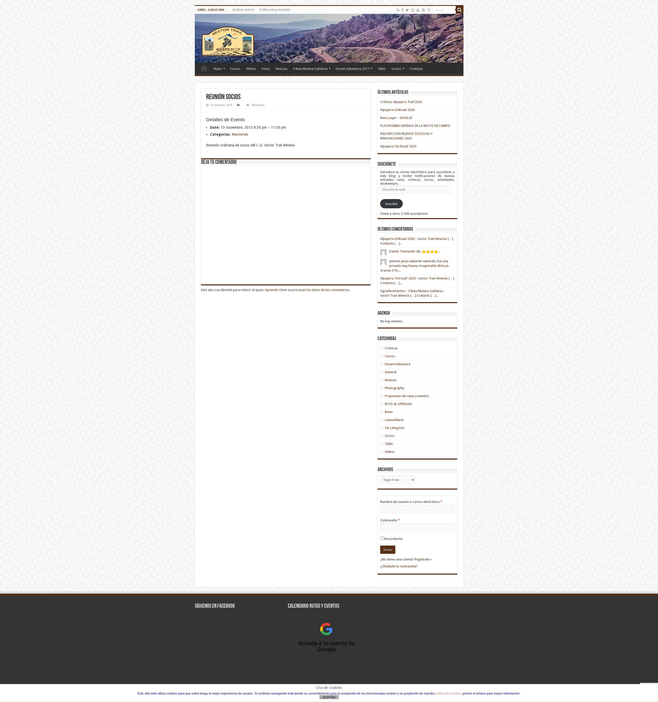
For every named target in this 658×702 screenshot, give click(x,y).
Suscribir (391, 204)
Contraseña (390, 520)
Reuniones (240, 134)
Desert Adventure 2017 (352, 69)
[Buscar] (459, 10)
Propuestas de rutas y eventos (407, 396)
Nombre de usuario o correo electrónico (411, 502)
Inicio (204, 68)
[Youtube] (418, 10)
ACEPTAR (329, 697)
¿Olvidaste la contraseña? (399, 566)
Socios (396, 69)
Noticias (281, 69)
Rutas (218, 69)
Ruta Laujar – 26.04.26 (396, 118)
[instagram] (429, 10)
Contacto (416, 69)
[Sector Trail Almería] (329, 38)
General (390, 372)
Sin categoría (394, 428)
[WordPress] (423, 10)
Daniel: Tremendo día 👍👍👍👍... (414, 251)
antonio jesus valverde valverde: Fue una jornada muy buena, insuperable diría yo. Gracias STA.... (414, 265)
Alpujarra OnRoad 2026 (397, 110)
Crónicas (391, 348)
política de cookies (448, 693)
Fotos (266, 69)
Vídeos (251, 69)
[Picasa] (412, 10)
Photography (394, 388)
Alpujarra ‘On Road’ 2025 (398, 146)
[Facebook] (402, 10)
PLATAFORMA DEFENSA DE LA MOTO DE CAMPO (415, 126)
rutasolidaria (394, 420)
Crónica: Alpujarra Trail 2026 (401, 102)
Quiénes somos (243, 10)
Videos (390, 452)
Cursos (235, 69)
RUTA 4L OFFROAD (398, 404)
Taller (382, 69)
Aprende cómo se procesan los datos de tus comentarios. (307, 290)
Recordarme (393, 539)
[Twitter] (407, 10)
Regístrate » (423, 559)
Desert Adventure (397, 364)
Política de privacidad (275, 10)
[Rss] (398, 10)
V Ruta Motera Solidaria (310, 69)
